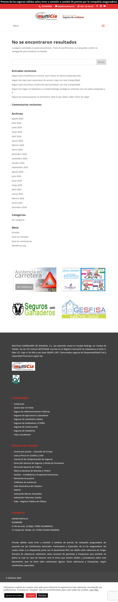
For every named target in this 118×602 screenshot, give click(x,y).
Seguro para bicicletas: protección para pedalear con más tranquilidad (46, 84)
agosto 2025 (17, 171)
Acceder (16, 232)
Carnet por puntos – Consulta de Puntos (33, 451)
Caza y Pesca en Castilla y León (29, 455)
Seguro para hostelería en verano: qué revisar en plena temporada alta (46, 75)
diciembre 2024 (19, 207)
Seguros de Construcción (26, 426)
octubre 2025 (18, 163)
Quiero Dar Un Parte (24, 407)
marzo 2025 (17, 194)
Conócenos (19, 404)
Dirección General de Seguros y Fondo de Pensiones (39, 463)
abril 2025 (16, 189)
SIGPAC (17, 490)
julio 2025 (16, 176)
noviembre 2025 (19, 158)
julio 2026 (16, 123)
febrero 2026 (18, 145)
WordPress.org (19, 245)
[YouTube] (105, 6)
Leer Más (94, 589)
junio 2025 (17, 180)
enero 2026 (17, 149)
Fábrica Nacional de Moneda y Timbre (32, 470)
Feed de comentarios (22, 241)
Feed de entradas (20, 236)
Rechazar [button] (42, 595)
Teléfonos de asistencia (25, 482)
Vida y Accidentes (22, 434)
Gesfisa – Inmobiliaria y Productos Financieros (36, 474)
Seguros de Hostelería (24, 430)
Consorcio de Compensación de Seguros (33, 459)
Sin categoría (18, 219)
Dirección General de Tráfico (27, 467)
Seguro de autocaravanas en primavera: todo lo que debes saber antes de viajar (50, 96)
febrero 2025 (18, 198)
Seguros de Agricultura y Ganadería (31, 415)
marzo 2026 (17, 140)
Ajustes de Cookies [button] (14, 595)
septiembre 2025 (20, 167)
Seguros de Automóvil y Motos (28, 419)
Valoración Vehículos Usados (28, 497)
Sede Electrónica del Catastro (28, 486)
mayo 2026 (17, 131)
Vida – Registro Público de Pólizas (30, 501)
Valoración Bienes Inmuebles (28, 493)
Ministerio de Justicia (24, 478)
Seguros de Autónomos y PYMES (29, 423)
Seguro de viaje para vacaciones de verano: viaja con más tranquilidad (46, 80)
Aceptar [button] (31, 595)
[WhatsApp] (86, 6)
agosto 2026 (17, 118)
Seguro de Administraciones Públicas (32, 411)
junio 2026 (17, 127)
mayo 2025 (17, 185)
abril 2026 (16, 136)
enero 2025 (17, 202)
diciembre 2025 (19, 154)
